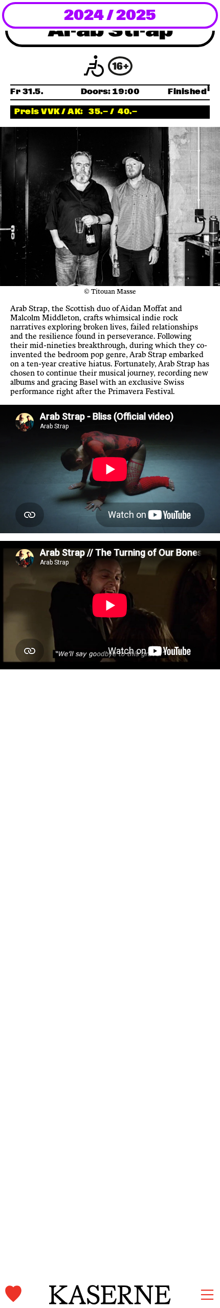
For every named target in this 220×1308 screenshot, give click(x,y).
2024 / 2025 (110, 15)
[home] (110, 1294)
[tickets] (27, 1294)
